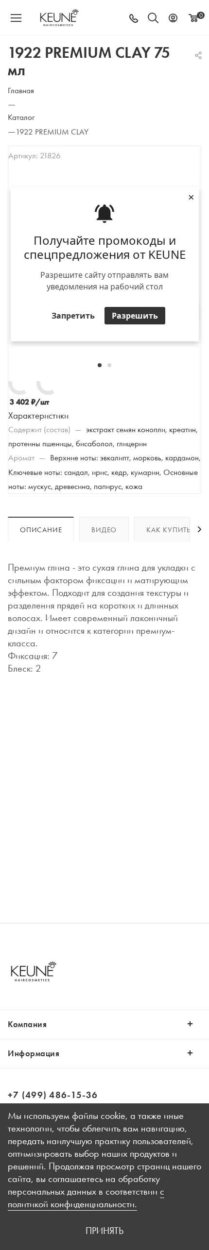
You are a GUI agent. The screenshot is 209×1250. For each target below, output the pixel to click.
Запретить (73, 315)
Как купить (168, 529)
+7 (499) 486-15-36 (53, 1094)
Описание (41, 529)
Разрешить (135, 315)
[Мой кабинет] (173, 17)
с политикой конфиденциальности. (86, 1197)
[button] (99, 365)
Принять (104, 1230)
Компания (27, 1024)
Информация (33, 1053)
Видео (104, 529)
